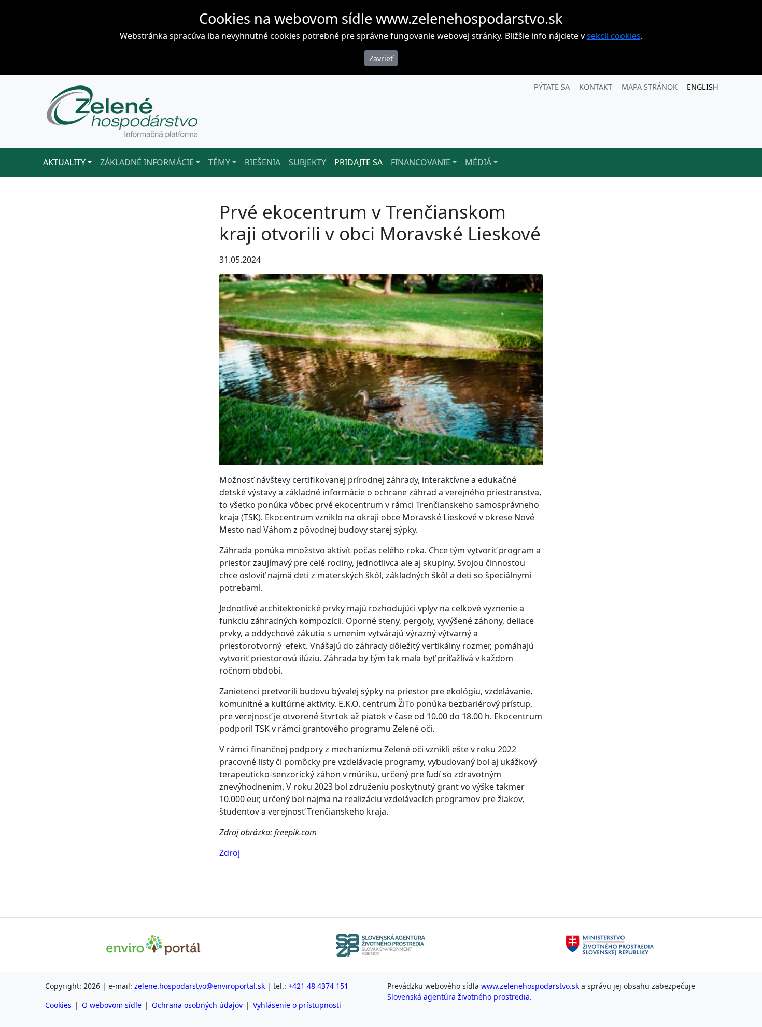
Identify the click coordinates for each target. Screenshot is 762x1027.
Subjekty (307, 162)
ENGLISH (702, 87)
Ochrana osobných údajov (198, 1005)
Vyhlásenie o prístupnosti (297, 1005)
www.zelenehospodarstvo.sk (530, 986)
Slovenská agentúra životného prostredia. (459, 997)
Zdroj (229, 853)
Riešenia (262, 162)
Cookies (59, 1005)
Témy (219, 162)
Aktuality (64, 162)
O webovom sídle (113, 1005)
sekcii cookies (614, 35)
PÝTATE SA (552, 87)
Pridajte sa (358, 162)
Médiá (478, 162)
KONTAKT (595, 87)
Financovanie (420, 162)
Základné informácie (147, 162)
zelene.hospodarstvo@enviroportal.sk (199, 986)
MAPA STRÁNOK (650, 87)
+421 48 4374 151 (318, 986)
